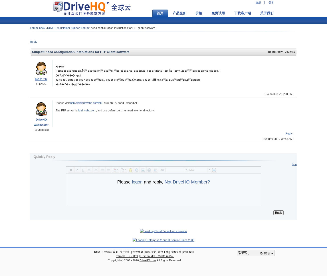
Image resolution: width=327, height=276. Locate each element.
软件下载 (163, 252)
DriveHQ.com (147, 260)
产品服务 (179, 13)
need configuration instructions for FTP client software (123, 28)
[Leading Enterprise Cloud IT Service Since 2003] (163, 240)
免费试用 (218, 13)
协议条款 (138, 252)
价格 (199, 13)
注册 (258, 2)
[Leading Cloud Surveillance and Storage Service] (163, 231)
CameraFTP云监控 (127, 256)
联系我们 (188, 252)
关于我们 (267, 13)
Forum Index (37, 28)
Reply (33, 41)
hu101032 (41, 79)
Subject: (39, 52)
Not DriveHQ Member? (187, 181)
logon (137, 181)
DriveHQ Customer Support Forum (68, 28)
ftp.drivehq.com (87, 110)
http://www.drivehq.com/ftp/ (86, 103)
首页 (160, 13)
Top (294, 164)
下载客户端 (242, 13)
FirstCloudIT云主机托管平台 (157, 256)
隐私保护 (150, 252)
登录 (271, 2)
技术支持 (176, 252)
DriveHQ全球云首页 (106, 252)
